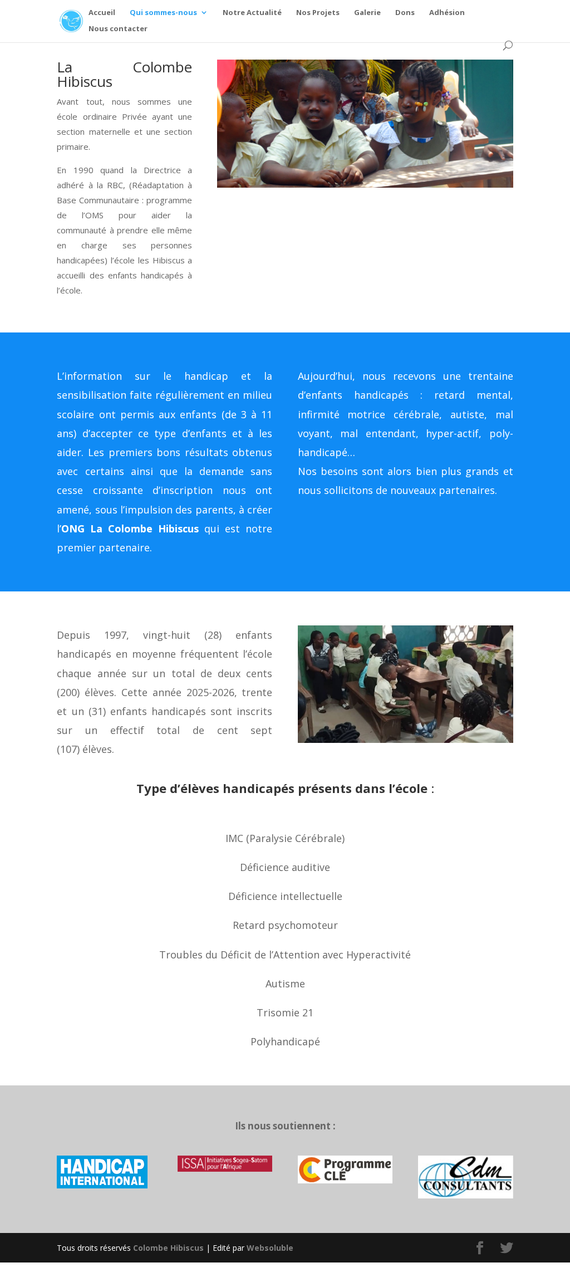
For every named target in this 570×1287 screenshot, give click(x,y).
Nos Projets (318, 12)
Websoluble (270, 1247)
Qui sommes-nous (163, 12)
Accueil (102, 12)
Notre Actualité (252, 12)
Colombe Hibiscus (168, 1247)
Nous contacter (118, 29)
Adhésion (447, 12)
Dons (405, 12)
